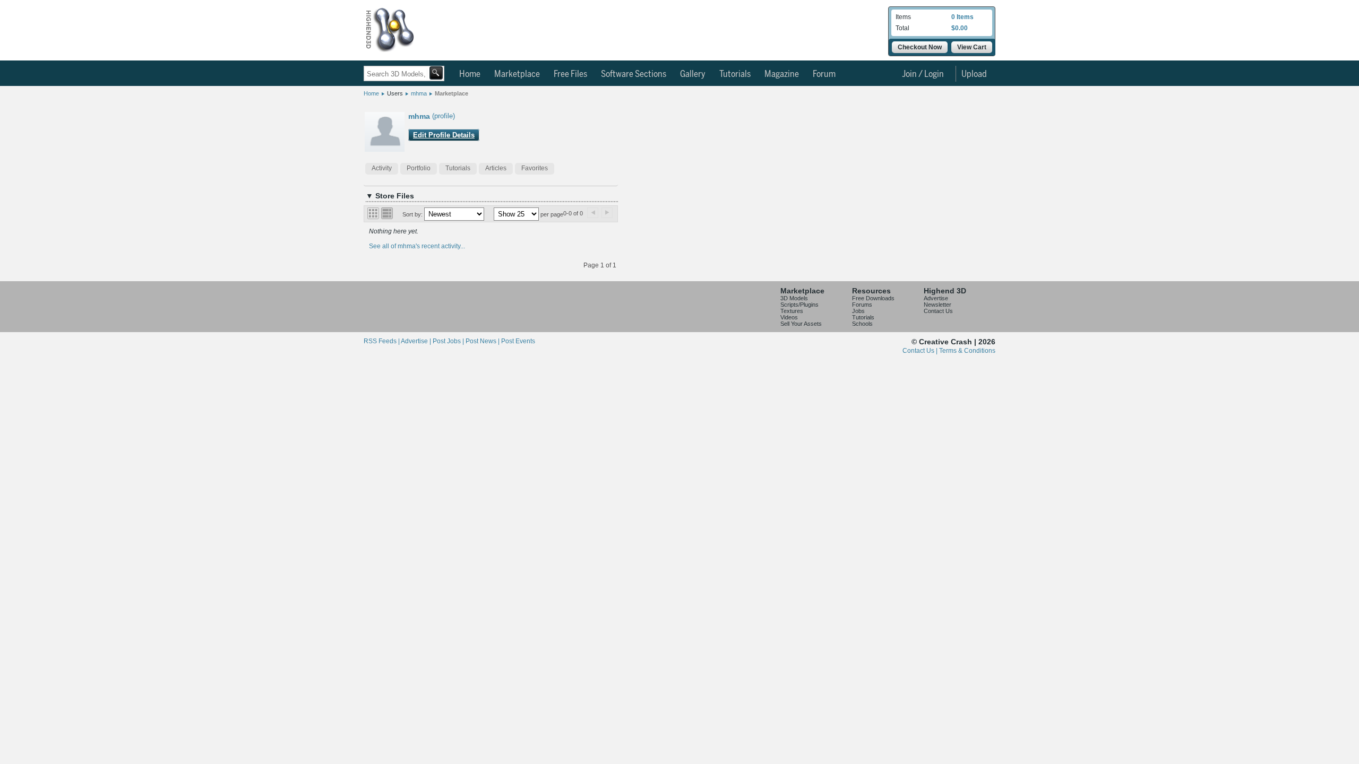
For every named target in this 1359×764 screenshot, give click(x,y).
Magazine (781, 74)
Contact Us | (920, 350)
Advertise (936, 298)
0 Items (962, 17)
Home (469, 74)
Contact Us (938, 311)
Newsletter (937, 304)
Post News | (483, 341)
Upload (974, 74)
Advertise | (417, 341)
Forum (824, 74)
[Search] (436, 73)
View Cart (971, 47)
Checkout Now (920, 47)
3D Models (794, 298)
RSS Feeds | (382, 341)
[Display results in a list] (387, 213)
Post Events (518, 341)
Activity (382, 168)
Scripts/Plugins (799, 304)
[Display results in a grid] (373, 213)
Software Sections (633, 74)
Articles (495, 168)
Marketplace (517, 74)
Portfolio (419, 168)
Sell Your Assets (801, 323)
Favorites (534, 168)
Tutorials (735, 74)
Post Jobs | (449, 341)
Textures (791, 311)
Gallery (693, 74)
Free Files (570, 74)
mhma (419, 93)
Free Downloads (873, 298)
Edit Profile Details (444, 135)
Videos (789, 317)
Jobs (858, 311)
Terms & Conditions (967, 350)
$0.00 (959, 28)
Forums (862, 304)
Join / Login (923, 74)
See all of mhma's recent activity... (417, 246)
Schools (862, 323)
